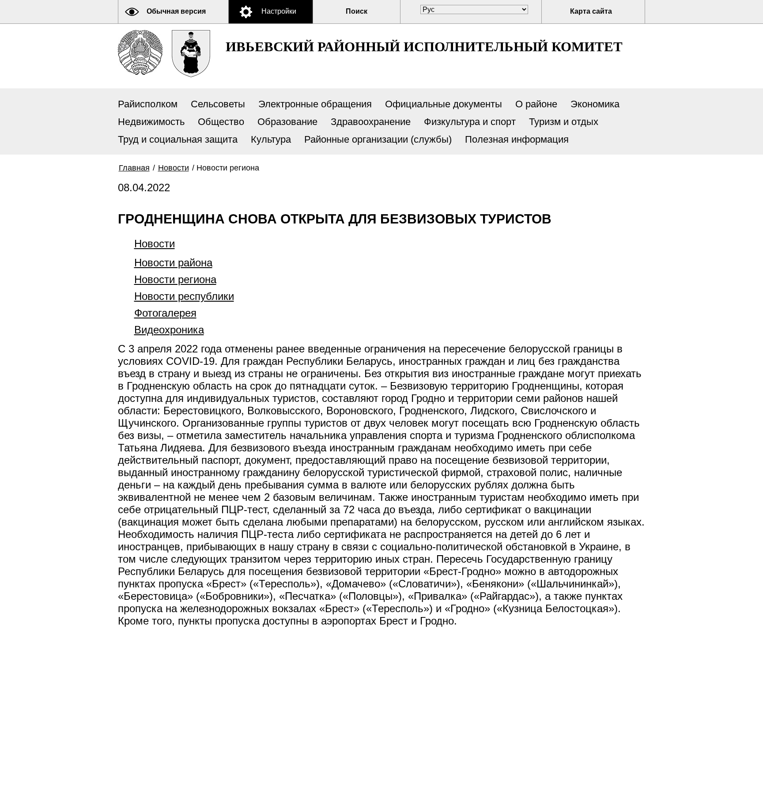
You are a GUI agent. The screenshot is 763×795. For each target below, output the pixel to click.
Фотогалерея (165, 313)
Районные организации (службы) (378, 139)
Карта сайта (591, 11)
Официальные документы (443, 104)
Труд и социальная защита (178, 139)
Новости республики (184, 296)
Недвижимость (151, 121)
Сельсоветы (218, 104)
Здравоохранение (371, 121)
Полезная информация (517, 139)
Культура (271, 139)
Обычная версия (176, 11)
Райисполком (148, 104)
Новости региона (175, 279)
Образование (287, 121)
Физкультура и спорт (470, 121)
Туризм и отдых (563, 121)
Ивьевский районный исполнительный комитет (424, 46)
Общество (221, 121)
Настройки (278, 11)
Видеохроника (169, 330)
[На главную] (140, 52)
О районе (536, 104)
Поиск (356, 11)
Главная (134, 167)
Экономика (594, 104)
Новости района (173, 263)
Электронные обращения (315, 104)
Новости (173, 167)
